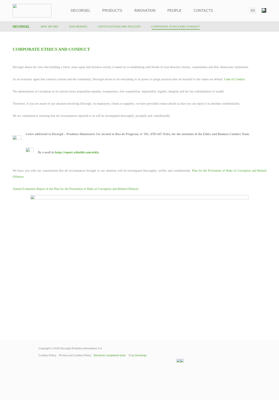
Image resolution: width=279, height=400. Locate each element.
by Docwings (139, 355)
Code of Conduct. (235, 79)
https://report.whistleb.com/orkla (77, 152)
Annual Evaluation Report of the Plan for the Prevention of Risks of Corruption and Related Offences (75, 189)
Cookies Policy (47, 355)
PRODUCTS (112, 10)
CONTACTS (203, 10)
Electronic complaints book (110, 355)
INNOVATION (145, 10)
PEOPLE (174, 10)
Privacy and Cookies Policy (75, 355)
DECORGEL (80, 10)
